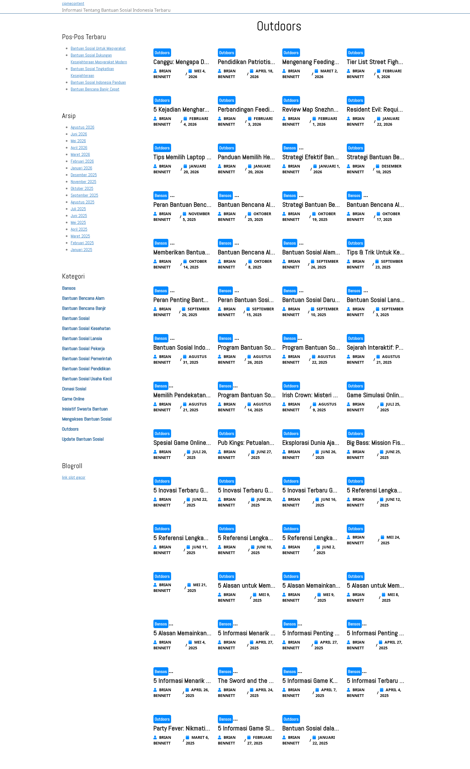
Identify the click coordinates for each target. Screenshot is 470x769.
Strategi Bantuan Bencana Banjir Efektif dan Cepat (375, 157)
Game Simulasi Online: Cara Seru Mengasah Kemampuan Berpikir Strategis (376, 395)
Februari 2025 (82, 243)
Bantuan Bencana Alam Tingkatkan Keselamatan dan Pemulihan (246, 204)
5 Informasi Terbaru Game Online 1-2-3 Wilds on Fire (375, 680)
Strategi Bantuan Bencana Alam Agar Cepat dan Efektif (310, 204)
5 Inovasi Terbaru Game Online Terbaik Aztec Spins (310, 490)
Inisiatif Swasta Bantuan (85, 409)
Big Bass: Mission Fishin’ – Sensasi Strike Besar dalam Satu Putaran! (376, 442)
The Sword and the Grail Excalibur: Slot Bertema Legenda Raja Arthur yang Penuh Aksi (246, 680)
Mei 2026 (78, 141)
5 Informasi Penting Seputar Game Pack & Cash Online (310, 633)
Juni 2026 (79, 134)
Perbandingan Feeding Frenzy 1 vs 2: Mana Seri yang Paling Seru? (247, 109)
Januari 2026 (81, 168)
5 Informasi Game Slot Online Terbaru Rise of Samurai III (247, 728)
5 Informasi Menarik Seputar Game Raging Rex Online (182, 680)
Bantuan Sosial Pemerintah (87, 358)
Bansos (69, 288)
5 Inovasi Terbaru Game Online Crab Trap (244, 490)
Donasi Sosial (74, 388)
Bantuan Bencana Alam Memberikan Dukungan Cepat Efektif (375, 204)
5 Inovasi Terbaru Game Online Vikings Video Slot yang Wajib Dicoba (182, 490)
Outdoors (70, 429)
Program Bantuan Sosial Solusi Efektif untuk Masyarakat (247, 395)
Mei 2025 (78, 222)
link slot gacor (73, 477)
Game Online (73, 399)
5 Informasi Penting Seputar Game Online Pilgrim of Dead (375, 633)
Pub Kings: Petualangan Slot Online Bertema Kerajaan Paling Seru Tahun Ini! (247, 442)
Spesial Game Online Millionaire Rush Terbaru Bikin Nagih (182, 442)
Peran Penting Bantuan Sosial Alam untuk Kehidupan (181, 300)
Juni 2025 (79, 215)
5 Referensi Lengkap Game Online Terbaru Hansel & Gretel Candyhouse (310, 538)
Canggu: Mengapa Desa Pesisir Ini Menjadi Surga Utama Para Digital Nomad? (182, 62)
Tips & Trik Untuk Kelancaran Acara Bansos (375, 252)
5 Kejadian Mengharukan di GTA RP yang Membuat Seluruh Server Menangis (182, 109)
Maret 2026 (80, 154)
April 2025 (79, 229)
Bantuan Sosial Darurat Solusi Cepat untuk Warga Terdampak (311, 300)
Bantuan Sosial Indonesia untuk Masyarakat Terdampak (181, 347)
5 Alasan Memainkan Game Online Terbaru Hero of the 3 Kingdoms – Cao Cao (180, 633)
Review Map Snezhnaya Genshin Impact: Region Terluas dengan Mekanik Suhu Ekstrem (310, 109)
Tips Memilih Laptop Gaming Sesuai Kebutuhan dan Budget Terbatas (182, 157)
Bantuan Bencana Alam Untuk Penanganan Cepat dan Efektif (246, 252)
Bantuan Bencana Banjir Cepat (95, 89)
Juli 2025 (78, 209)
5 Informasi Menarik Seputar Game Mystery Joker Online (246, 633)
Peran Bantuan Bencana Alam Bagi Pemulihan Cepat (181, 204)
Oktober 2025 (82, 188)
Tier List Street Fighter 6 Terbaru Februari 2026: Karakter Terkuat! (375, 62)
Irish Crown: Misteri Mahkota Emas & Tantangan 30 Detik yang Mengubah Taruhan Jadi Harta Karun (311, 395)
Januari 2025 (81, 249)
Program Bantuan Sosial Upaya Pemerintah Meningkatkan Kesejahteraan (311, 347)
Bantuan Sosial (75, 318)
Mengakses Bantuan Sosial (87, 419)
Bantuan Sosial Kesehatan (86, 328)
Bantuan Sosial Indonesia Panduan (98, 82)
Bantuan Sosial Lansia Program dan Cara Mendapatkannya (375, 300)
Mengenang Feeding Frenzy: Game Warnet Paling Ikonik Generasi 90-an (310, 62)
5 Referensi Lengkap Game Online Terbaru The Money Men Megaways (181, 538)
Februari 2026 (82, 161)
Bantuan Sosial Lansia (82, 338)
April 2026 (79, 147)
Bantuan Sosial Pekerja (83, 348)
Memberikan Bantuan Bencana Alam (180, 252)
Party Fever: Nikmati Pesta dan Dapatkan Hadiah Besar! (181, 728)
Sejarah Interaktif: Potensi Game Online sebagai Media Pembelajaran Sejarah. (375, 347)
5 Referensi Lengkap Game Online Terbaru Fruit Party (245, 538)
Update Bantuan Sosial (83, 439)
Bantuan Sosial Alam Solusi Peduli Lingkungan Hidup (311, 252)
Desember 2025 (84, 175)
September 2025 (84, 195)
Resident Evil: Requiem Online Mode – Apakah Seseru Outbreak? (375, 109)
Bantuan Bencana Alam (83, 298)
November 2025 (83, 181)
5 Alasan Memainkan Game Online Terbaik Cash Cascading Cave (310, 585)
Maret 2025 (80, 236)
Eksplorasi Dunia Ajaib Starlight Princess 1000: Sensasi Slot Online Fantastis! (310, 442)
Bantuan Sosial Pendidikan (86, 368)
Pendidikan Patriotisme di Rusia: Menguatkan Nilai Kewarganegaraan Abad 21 (247, 62)
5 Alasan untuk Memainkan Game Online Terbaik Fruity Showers (375, 585)
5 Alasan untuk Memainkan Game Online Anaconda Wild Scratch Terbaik (247, 585)
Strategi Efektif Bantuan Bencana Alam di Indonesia (311, 157)
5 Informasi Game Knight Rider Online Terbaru (311, 680)
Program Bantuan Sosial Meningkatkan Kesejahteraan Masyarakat (246, 347)
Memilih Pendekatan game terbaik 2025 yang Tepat (182, 395)
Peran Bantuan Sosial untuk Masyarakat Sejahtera (246, 300)
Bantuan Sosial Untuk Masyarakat (98, 48)
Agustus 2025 (82, 202)
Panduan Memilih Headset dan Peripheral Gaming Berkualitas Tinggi (246, 157)
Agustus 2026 (82, 127)
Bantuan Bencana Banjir (84, 308)
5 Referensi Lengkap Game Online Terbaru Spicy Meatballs (374, 490)
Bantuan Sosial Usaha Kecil (87, 378)
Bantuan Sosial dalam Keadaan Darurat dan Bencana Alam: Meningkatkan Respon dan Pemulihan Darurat (311, 728)
